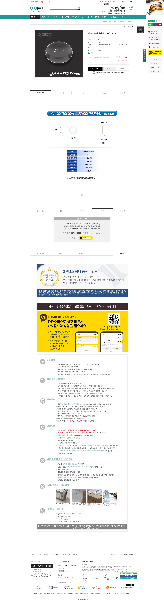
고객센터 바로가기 (66, 554)
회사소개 (33, 554)
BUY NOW (109, 68)
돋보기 (56, 17)
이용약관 (39, 554)
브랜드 (43, 17)
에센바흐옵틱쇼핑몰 (116, 578)
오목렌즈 (104, 21)
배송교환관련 (123, 93)
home (95, 21)
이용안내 (46, 554)
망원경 (97, 17)
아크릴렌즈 (109, 21)
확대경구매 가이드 (155, 67)
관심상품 (151, 21)
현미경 (90, 17)
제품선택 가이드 (155, 59)
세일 (122, 17)
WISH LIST (123, 68)
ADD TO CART (95, 68)
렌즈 (83, 17)
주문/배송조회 (115, 1)
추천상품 (81, 93)
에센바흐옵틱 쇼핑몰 (156, 43)
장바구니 (158, 21)
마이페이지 (123, 1)
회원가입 (107, 1)
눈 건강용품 (114, 17)
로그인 (101, 1)
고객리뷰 (153, 28)
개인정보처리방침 (55, 554)
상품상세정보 (40, 92)
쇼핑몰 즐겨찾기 (35, 1)
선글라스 (104, 17)
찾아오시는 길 (154, 47)
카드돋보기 (75, 17)
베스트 (50, 17)
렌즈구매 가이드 (155, 63)
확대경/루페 (65, 17)
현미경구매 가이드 (155, 71)
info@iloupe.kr (111, 568)
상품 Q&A (103, 93)
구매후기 (61, 93)
